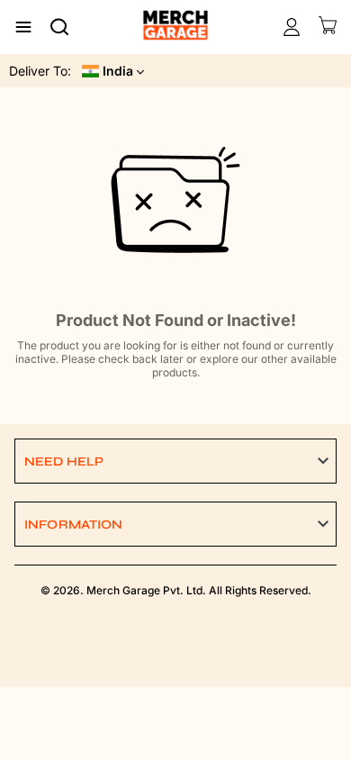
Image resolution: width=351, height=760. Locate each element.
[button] (175, 461)
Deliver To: (40, 70)
